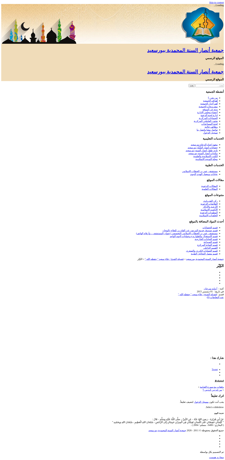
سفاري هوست (216, 457)
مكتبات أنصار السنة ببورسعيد (203, 153)
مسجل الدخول (201, 402)
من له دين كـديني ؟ (212, 390)
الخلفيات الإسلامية (208, 215)
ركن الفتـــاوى (210, 201)
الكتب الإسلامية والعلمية (205, 156)
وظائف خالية (211, 127)
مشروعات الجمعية (208, 106)
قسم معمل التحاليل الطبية (204, 253)
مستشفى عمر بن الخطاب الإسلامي (200, 171)
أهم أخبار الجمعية (209, 103)
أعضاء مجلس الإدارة (207, 112)
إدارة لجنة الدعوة (209, 115)
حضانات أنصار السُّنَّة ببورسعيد (203, 147)
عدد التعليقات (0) (215, 297)
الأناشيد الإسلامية (209, 209)
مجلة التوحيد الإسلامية (206, 159)
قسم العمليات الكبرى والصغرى (202, 251)
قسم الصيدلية (211, 242)
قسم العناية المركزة (207, 245)
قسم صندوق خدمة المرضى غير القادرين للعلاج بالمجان (190, 230)
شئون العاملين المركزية (206, 121)
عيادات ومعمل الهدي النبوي (204, 174)
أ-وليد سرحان (210, 288)
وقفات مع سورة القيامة (212, 387)
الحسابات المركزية (208, 118)
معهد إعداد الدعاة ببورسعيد (204, 144)
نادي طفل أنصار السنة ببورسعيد (202, 150)
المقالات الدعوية (209, 186)
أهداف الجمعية (210, 100)
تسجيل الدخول (210, 132)
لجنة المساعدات (209, 124)
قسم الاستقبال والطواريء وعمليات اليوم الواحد (194, 236)
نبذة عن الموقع (210, 109)
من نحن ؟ (213, 98)
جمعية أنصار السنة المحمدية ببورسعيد (185, 50)
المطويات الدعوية (209, 212)
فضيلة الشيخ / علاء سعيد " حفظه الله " (164, 259)
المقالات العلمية (210, 189)
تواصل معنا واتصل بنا (207, 130)
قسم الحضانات (210, 227)
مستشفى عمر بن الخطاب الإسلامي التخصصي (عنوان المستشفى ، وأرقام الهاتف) (177, 233)
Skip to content (216, 2)
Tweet (215, 369)
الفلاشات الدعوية (209, 204)
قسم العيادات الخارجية (206, 239)
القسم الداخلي (210, 248)
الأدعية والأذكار (210, 206)
